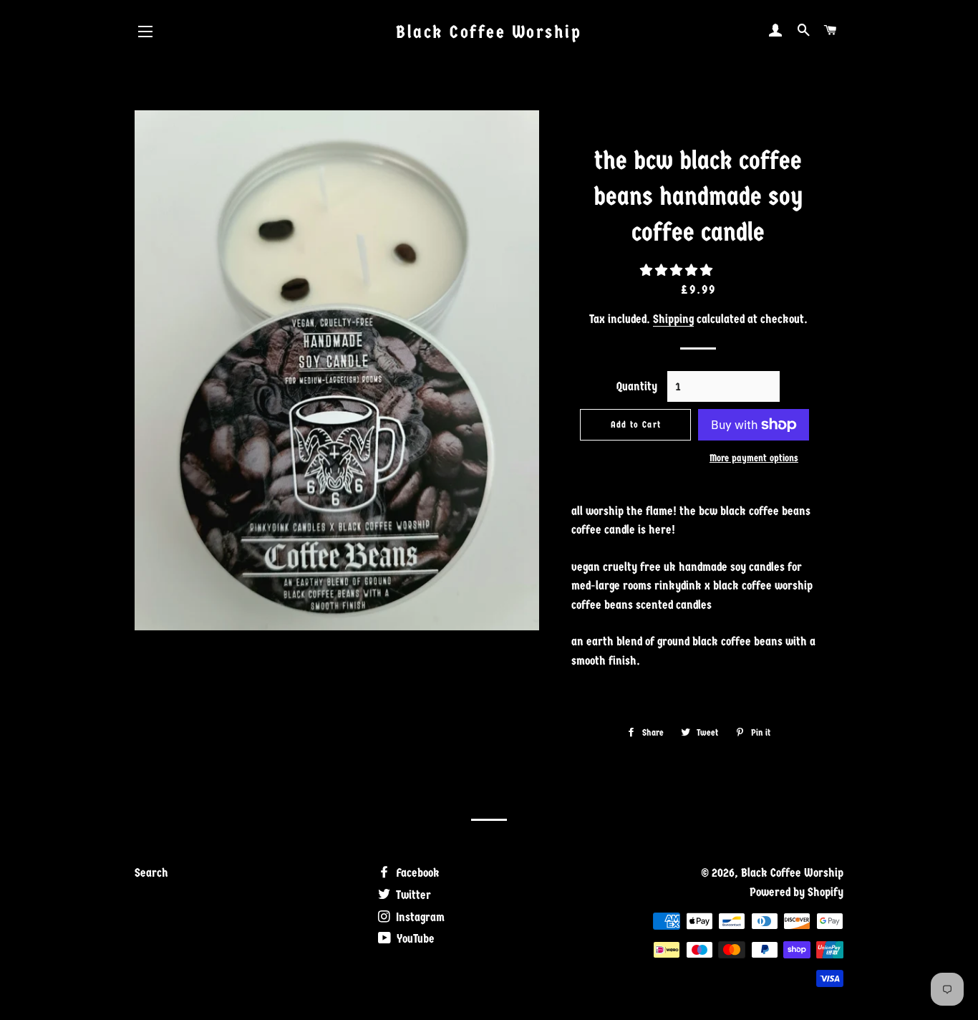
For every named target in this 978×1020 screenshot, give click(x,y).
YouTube (414, 939)
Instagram (419, 917)
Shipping (673, 319)
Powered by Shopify (796, 892)
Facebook (416, 873)
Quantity (636, 386)
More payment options (754, 458)
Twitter (412, 895)
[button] (677, 270)
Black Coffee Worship (488, 31)
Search (151, 873)
